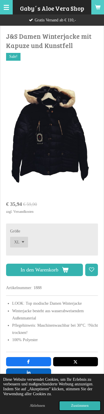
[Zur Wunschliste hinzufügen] (91, 270)
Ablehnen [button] (37, 406)
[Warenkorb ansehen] (97, 7)
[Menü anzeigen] (6, 7)
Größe (15, 231)
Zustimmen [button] (80, 406)
